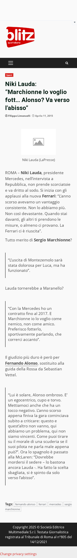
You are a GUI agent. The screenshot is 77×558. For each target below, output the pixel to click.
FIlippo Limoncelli (19, 116)
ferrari (42, 504)
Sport (9, 75)
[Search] (67, 63)
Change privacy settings (18, 554)
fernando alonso (25, 504)
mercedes (55, 504)
